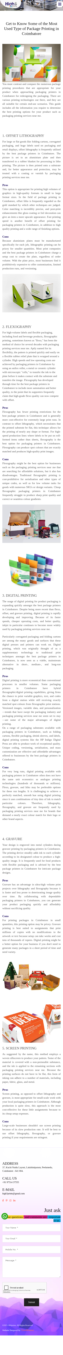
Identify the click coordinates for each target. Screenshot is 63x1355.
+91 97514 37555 (10, 1182)
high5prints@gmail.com (13, 1193)
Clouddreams (27, 1330)
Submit (31, 1302)
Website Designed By (11, 1330)
